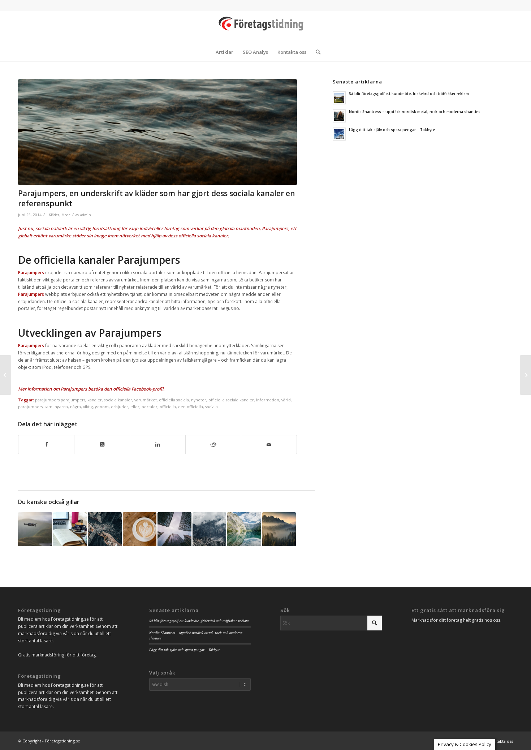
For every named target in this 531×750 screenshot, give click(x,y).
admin (85, 214)
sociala (211, 406)
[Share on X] (102, 444)
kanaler (94, 399)
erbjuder (119, 406)
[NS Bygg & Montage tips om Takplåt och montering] (35, 529)
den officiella (190, 406)
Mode (65, 214)
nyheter (198, 399)
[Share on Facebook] (46, 444)
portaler (149, 406)
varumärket (145, 399)
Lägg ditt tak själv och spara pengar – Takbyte (392, 129)
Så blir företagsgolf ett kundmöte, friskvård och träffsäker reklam (409, 93)
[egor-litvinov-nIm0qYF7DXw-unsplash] (157, 132)
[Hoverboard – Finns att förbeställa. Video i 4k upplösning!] (140, 529)
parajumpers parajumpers (60, 399)
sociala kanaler (118, 399)
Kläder (54, 214)
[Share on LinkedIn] (157, 444)
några (75, 406)
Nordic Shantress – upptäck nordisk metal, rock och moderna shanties (414, 111)
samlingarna (56, 406)
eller (134, 406)
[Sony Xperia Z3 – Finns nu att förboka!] (209, 529)
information (267, 399)
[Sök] (315, 52)
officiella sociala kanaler (231, 399)
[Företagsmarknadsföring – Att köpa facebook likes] (174, 529)
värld (286, 399)
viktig (88, 406)
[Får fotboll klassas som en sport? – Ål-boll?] (5, 375)
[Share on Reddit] (213, 444)
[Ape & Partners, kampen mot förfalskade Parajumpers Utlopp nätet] (279, 529)
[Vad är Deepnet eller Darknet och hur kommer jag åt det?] (105, 529)
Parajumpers (74, 389)
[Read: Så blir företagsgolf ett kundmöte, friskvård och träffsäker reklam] (339, 97)
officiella (168, 406)
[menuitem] (224, 52)
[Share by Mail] (269, 444)
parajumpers (30, 406)
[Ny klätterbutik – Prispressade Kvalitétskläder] (525, 375)
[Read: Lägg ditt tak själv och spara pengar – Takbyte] (339, 134)
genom (102, 406)
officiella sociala (174, 399)
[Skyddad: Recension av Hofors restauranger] (70, 529)
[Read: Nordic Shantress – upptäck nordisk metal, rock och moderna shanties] (339, 115)
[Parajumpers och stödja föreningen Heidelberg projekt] (244, 529)
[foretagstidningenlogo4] (265, 26)
